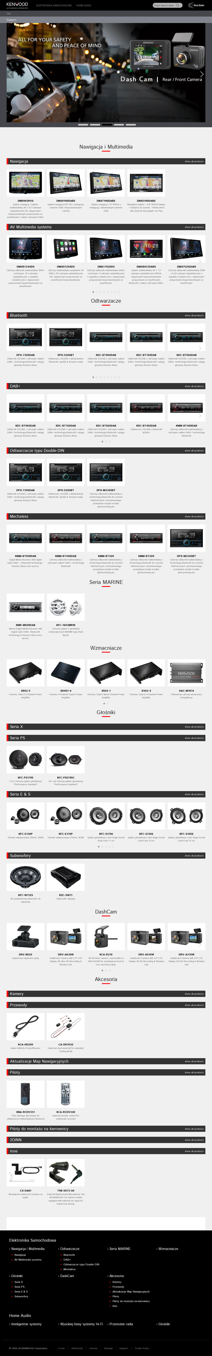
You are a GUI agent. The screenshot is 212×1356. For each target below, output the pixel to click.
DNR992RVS (25, 201)
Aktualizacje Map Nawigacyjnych (39, 1061)
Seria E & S (20, 794)
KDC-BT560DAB (187, 355)
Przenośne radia (121, 1324)
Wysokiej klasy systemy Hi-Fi (81, 1324)
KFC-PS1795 (25, 778)
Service (93, 1348)
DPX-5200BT (66, 355)
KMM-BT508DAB (25, 556)
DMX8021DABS (146, 267)
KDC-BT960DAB (106, 355)
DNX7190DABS (106, 201)
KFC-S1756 (106, 834)
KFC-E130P (26, 834)
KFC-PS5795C (66, 778)
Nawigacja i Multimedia (106, 147)
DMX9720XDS (66, 267)
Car (8, 13)
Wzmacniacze (106, 648)
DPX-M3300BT (106, 490)
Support (124, 1348)
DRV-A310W (186, 955)
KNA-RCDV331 (25, 1112)
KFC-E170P (66, 834)
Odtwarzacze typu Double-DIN (37, 451)
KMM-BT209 (146, 556)
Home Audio (84, 5)
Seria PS (17, 738)
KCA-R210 (106, 955)
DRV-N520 (25, 955)
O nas (61, 1348)
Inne (14, 1151)
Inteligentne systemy (26, 1324)
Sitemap (108, 1348)
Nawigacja (19, 161)
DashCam (106, 912)
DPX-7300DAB (25, 355)
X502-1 (106, 691)
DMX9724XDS (25, 267)
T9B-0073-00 (65, 1191)
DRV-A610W (66, 955)
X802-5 (25, 691)
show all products (194, 161)
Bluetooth (18, 315)
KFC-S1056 (186, 834)
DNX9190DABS (65, 201)
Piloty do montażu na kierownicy (39, 1129)
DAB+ (15, 386)
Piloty (15, 1072)
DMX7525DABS (186, 267)
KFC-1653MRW (65, 625)
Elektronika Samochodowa (54, 5)
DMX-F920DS (106, 267)
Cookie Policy (142, 1348)
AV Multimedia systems (31, 227)
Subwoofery (20, 856)
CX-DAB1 (25, 1191)
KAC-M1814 (186, 691)
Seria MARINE (106, 582)
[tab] (83, 125)
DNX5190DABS (146, 201)
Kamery (17, 994)
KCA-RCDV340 (65, 1112)
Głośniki (106, 712)
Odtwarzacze (106, 301)
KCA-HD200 (25, 1045)
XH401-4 (65, 691)
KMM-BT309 (106, 556)
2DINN (16, 1140)
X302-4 (146, 691)
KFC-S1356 (146, 834)
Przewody (18, 1005)
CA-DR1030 (65, 1045)
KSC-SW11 (65, 895)
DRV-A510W (146, 955)
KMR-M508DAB (25, 625)
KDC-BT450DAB (146, 426)
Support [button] (11, 19)
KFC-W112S (25, 895)
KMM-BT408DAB (186, 426)
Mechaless (19, 516)
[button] (10, 74)
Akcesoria (106, 979)
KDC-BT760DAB (146, 355)
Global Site (77, 1348)
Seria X (16, 727)
